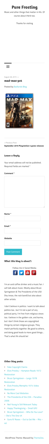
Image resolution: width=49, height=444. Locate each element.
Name (7, 214)
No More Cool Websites (18, 393)
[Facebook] (15, 272)
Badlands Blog (20, 86)
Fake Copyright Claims (17, 367)
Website (8, 238)
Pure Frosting (24, 7)
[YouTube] (27, 272)
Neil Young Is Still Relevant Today (22, 404)
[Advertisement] (24, 42)
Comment (9, 173)
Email (7, 226)
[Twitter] (21, 272)
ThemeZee (38, 437)
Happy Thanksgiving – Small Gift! (22, 408)
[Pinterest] (33, 272)
